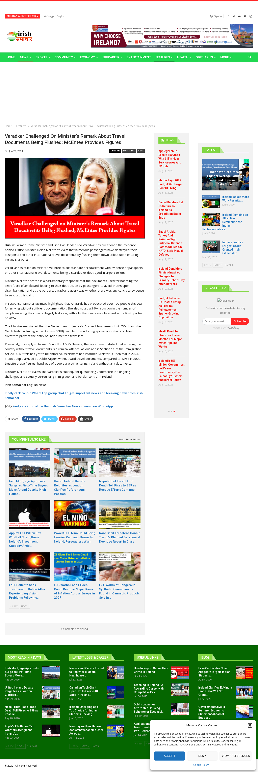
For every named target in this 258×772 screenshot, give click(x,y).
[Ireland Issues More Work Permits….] (211, 201)
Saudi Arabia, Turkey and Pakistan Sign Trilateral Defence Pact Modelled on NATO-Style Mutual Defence (170, 243)
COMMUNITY (64, 57)
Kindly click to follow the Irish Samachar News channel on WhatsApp (62, 406)
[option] (171, 269)
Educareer (110, 57)
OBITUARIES (204, 57)
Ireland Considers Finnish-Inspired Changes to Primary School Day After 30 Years (171, 276)
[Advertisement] (129, 92)
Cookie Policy (201, 765)
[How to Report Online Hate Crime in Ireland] (180, 672)
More (224, 57)
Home (11, 57)
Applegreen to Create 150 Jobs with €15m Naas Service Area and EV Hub (169, 158)
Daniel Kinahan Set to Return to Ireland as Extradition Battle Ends (170, 210)
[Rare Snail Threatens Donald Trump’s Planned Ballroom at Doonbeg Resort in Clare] (119, 514)
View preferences (236, 756)
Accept (169, 756)
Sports (41, 57)
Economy (87, 57)
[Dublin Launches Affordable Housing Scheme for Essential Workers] (180, 709)
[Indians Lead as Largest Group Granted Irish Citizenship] (211, 247)
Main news (129, 151)
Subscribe (240, 321)
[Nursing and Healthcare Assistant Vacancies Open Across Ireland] (115, 731)
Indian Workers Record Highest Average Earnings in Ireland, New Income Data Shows (225, 178)
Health (182, 57)
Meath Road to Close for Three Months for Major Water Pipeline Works (170, 339)
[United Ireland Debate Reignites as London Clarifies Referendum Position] (74, 462)
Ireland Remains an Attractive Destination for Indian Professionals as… (225, 222)
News (24, 57)
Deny (202, 756)
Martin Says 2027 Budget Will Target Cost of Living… (170, 184)
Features (162, 57)
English (61, 16)
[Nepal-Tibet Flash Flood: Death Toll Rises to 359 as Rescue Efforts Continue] (119, 462)
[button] (250, 725)
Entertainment (139, 57)
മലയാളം (48, 16)
